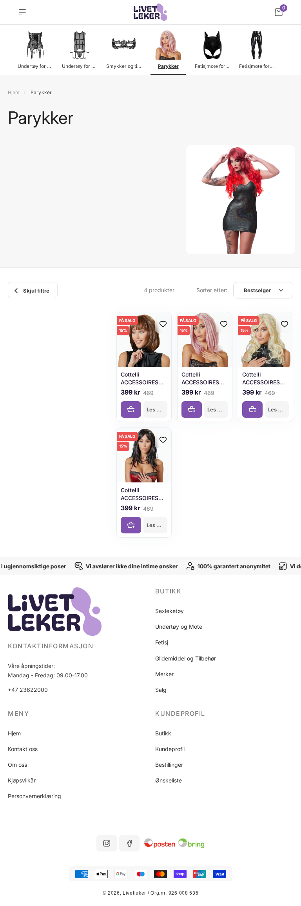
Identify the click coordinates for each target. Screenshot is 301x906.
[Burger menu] (22, 12)
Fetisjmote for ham (256, 66)
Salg (161, 689)
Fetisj (161, 642)
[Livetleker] (150, 12)
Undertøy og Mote (178, 626)
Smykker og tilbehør (123, 66)
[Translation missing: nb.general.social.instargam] (106, 843)
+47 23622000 (28, 689)
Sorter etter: (211, 290)
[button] (224, 591)
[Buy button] (131, 409)
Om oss (17, 764)
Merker (164, 674)
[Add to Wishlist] (163, 324)
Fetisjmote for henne (212, 66)
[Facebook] (129, 843)
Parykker (168, 66)
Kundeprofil (170, 749)
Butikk (163, 733)
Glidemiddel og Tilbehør (185, 658)
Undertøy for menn (79, 66)
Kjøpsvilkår (22, 780)
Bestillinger (169, 764)
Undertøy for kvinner (35, 66)
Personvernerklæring (34, 796)
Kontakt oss (23, 749)
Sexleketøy (169, 611)
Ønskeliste (168, 780)
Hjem (14, 92)
